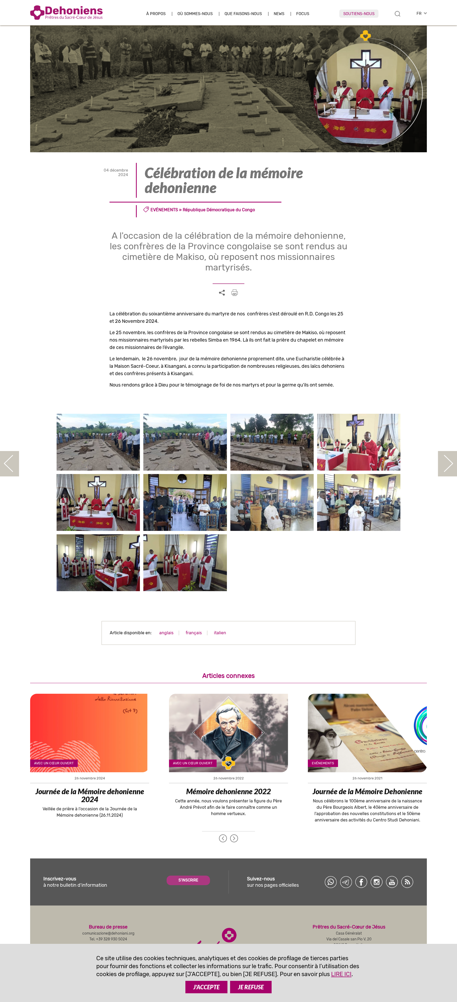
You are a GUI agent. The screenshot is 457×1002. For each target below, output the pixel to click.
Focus (302, 14)
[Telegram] (346, 882)
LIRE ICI (341, 974)
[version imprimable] (234, 292)
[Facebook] (361, 882)
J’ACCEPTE (206, 987)
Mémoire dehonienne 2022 (228, 791)
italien (220, 632)
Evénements (164, 209)
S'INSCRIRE (188, 880)
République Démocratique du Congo (219, 209)
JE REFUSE (251, 987)
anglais (166, 632)
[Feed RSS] (407, 882)
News (279, 14)
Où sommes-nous (195, 14)
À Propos (156, 14)
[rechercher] (397, 14)
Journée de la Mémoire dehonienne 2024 (89, 795)
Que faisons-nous (243, 14)
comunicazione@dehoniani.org (108, 933)
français (194, 632)
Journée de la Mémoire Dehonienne (367, 791)
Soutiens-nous (358, 13)
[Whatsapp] (330, 882)
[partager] (222, 293)
